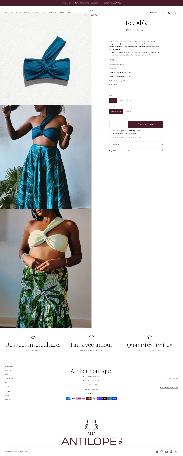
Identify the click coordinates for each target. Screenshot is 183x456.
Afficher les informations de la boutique (127, 137)
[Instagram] (161, 451)
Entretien (117, 144)
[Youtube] (166, 451)
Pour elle (8, 370)
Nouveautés (9, 366)
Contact (7, 399)
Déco (7, 383)
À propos (8, 391)
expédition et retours (121, 150)
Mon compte (173, 378)
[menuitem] (74, 13)
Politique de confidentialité (169, 387)
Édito (7, 395)
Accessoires (9, 379)
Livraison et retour (172, 383)
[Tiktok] (171, 451)
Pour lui (7, 374)
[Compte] (169, 13)
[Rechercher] (163, 13)
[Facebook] (157, 451)
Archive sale (9, 387)
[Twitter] (176, 451)
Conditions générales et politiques (16, 452)
